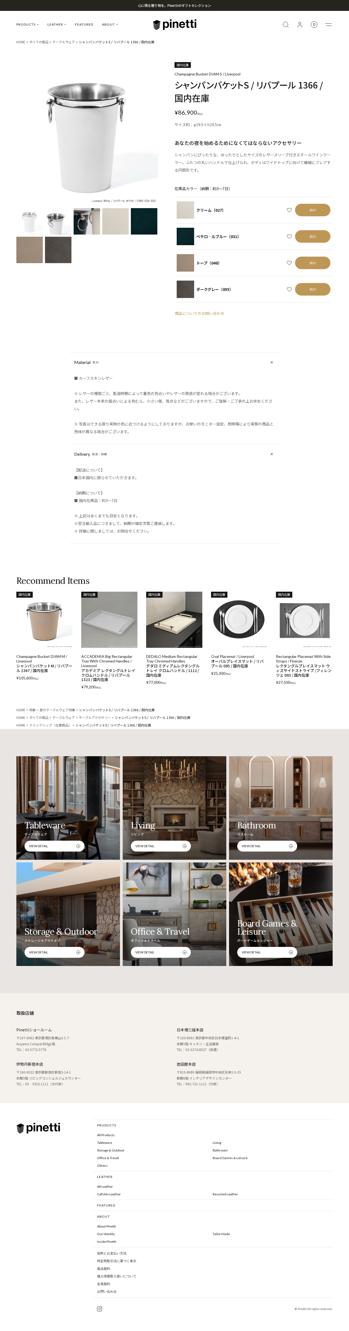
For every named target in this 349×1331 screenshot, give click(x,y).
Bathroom (220, 1150)
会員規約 (103, 1284)
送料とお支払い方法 (112, 1253)
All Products (106, 1135)
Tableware (104, 1143)
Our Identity (106, 1234)
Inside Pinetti (106, 1241)
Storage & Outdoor (111, 1150)
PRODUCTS (25, 24)
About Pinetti (106, 1226)
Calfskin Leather (109, 1194)
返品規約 (103, 1268)
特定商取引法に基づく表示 (116, 1261)
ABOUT (108, 24)
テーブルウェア (63, 41)
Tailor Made (221, 1234)
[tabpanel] (87, 133)
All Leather (105, 1186)
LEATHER (55, 24)
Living (217, 1143)
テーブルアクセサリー (95, 717)
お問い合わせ (107, 1291)
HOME (20, 41)
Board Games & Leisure (230, 1158)
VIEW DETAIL (38, 846)
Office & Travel (108, 1158)
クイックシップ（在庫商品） (50, 725)
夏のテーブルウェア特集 (57, 709)
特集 (32, 709)
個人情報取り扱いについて (116, 1276)
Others (102, 1165)
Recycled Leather (225, 1194)
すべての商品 (39, 41)
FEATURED (84, 24)
